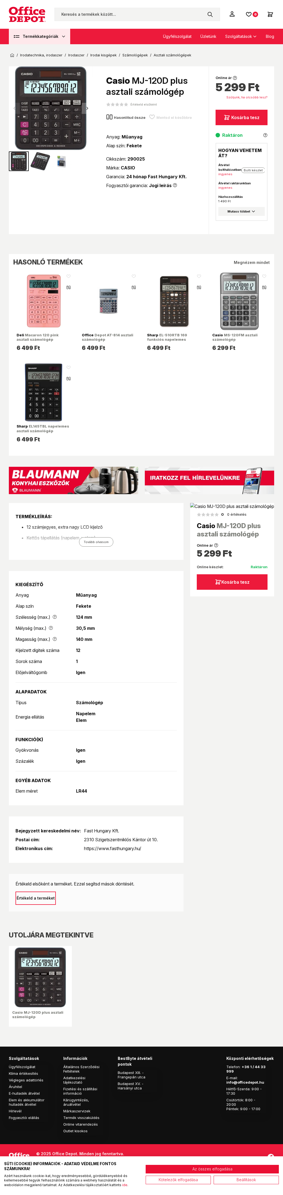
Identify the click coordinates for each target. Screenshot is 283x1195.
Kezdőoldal (12, 55)
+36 (245, 1067)
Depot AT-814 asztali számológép (107, 337)
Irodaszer (76, 55)
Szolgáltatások (238, 36)
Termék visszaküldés (81, 1117)
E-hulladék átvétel (24, 1093)
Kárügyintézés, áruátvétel (76, 1102)
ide (124, 1185)
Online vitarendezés (80, 1124)
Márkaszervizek (76, 1111)
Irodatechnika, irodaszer (41, 55)
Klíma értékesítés (23, 1073)
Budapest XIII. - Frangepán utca (131, 1074)
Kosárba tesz (245, 117)
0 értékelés (234, 514)
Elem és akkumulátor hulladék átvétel (26, 1102)
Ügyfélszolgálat (177, 36)
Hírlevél (15, 1111)
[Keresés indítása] (210, 14)
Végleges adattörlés (26, 1080)
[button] (87, 108)
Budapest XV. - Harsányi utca (130, 1085)
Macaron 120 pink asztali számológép (38, 337)
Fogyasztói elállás (24, 1117)
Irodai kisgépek (103, 55)
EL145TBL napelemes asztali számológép (43, 428)
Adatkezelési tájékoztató (74, 1080)
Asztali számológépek (172, 55)
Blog (270, 36)
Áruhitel (15, 1086)
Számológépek (135, 55)
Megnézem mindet (252, 262)
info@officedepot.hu (245, 1082)
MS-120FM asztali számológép (235, 337)
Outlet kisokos (75, 1131)
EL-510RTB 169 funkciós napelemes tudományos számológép (171, 339)
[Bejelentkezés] (233, 14)
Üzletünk (208, 36)
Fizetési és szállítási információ (80, 1091)
